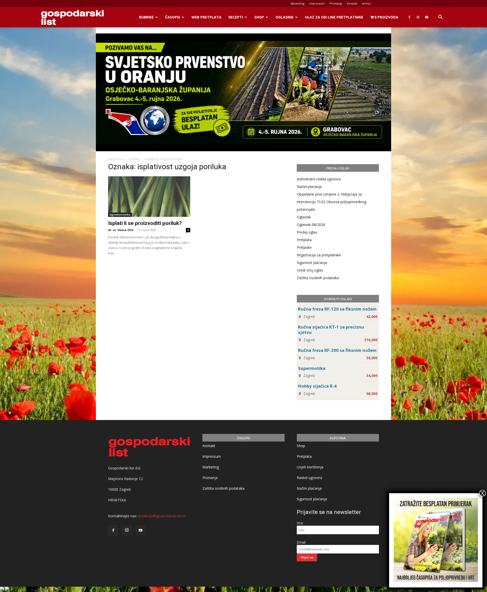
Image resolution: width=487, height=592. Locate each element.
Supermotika (311, 368)
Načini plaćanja (309, 186)
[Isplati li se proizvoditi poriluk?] (149, 196)
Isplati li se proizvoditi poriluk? (145, 223)
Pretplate (304, 247)
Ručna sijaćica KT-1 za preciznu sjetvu (331, 329)
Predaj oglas (307, 232)
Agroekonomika (120, 214)
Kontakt (352, 3)
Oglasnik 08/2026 (311, 224)
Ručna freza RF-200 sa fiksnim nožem (337, 350)
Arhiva (366, 3)
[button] (440, 17)
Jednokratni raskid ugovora (319, 179)
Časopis (172, 17)
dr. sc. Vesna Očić (121, 230)
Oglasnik (284, 17)
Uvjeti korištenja (310, 467)
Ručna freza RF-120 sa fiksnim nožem (337, 309)
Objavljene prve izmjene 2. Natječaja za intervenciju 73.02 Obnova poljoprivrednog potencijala (331, 202)
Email (301, 542)
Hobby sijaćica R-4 (317, 386)
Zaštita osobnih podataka (318, 277)
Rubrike (146, 17)
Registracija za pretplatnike (319, 255)
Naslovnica (116, 159)
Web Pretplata (206, 17)
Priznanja (335, 3)
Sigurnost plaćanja (312, 262)
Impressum (317, 3)
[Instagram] (418, 17)
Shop (259, 17)
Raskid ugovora (309, 477)
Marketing (297, 3)
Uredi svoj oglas (310, 270)
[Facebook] (409, 17)
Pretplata (304, 239)
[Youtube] (426, 17)
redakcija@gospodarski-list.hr (162, 515)
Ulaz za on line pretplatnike (334, 17)
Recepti (236, 17)
